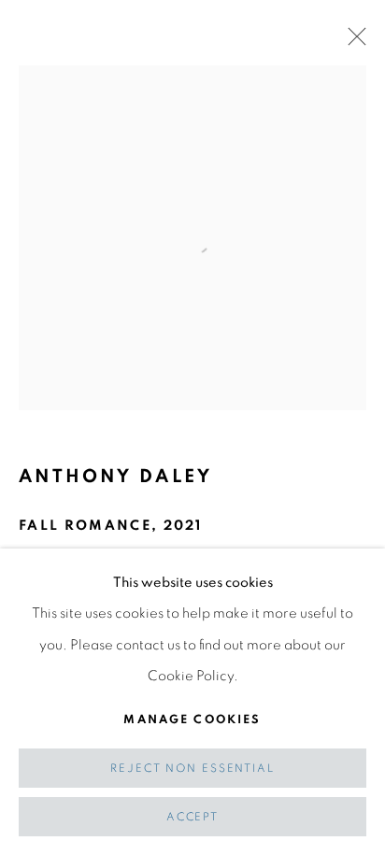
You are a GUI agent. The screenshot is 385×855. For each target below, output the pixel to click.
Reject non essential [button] (192, 768)
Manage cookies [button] (192, 719)
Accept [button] (192, 817)
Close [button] (352, 42)
